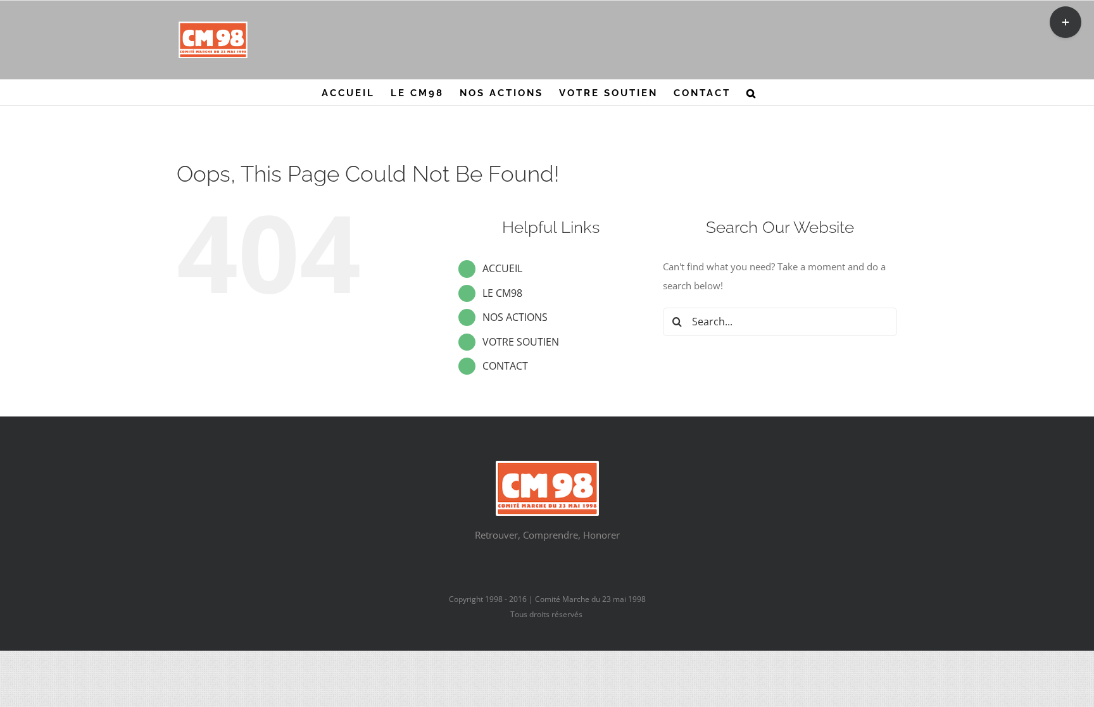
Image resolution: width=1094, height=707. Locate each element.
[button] (751, 92)
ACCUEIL (502, 268)
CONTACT (505, 366)
